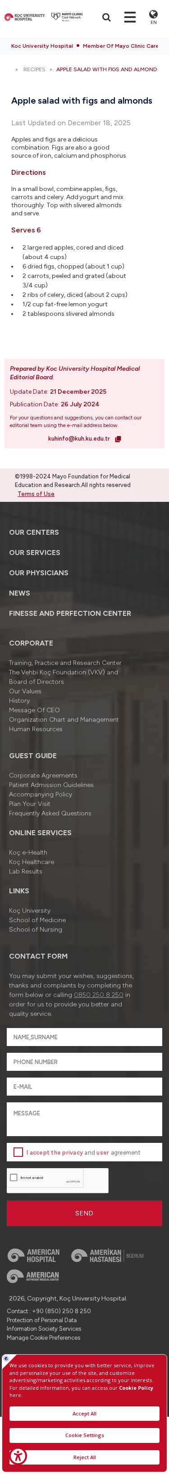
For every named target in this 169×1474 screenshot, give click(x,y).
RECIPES (34, 69)
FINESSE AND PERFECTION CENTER (70, 613)
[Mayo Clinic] (67, 17)
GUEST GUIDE (33, 755)
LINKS (19, 891)
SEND (84, 1213)
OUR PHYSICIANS (39, 573)
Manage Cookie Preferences (43, 1337)
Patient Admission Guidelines (51, 785)
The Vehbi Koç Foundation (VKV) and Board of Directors (63, 677)
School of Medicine (37, 920)
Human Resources (36, 729)
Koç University (29, 910)
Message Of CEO (34, 710)
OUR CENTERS (34, 532)
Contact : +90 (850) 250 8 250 (49, 1311)
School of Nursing (35, 929)
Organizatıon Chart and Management (64, 719)
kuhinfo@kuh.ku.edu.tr (79, 438)
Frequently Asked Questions (50, 813)
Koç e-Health (28, 852)
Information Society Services (44, 1328)
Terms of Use (36, 494)
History (19, 701)
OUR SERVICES (34, 552)
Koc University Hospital (42, 46)
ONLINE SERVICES (40, 832)
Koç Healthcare (31, 862)
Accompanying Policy (40, 794)
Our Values (25, 691)
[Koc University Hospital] (25, 17)
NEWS (19, 593)
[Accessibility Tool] (18, 1456)
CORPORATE (31, 643)
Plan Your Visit (29, 804)
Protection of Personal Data (42, 1320)
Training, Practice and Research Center (65, 663)
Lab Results (25, 871)
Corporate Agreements (43, 775)
